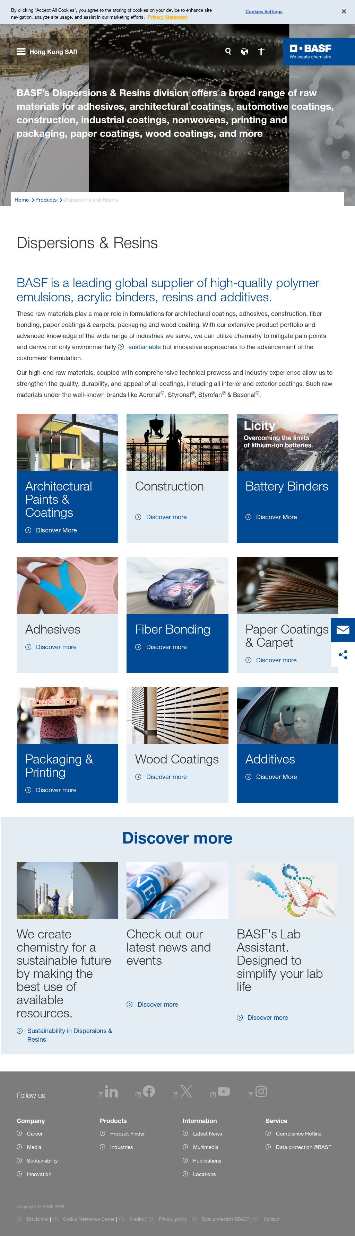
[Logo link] (310, 51)
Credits (136, 1219)
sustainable (145, 347)
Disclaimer (37, 1219)
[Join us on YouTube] (220, 1095)
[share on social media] (343, 655)
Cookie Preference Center (88, 1219)
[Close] (344, 11)
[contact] (343, 630)
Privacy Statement (167, 17)
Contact (271, 1219)
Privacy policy (173, 1219)
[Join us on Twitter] (183, 1095)
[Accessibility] (261, 51)
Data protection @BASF (225, 1219)
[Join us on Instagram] (258, 1095)
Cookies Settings (264, 11)
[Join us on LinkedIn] (107, 1095)
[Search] (228, 51)
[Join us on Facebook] (145, 1095)
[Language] (245, 51)
